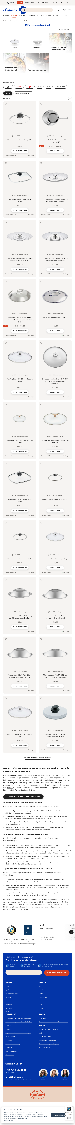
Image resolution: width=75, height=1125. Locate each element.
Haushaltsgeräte (11, 993)
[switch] (69, 1118)
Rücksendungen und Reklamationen (18, 1018)
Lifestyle (8, 1004)
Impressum (9, 1047)
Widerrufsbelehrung (12, 1044)
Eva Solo (42, 1012)
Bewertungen (43, 1018)
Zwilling (41, 1004)
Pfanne (10, 788)
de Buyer (42, 1008)
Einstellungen (8, 1120)
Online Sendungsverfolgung (49, 1044)
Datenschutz (10, 1036)
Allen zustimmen (60, 1115)
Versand (8, 1029)
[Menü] (72, 1107)
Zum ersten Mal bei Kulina (48, 1029)
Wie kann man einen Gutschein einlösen (53, 1022)
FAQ (40, 1033)
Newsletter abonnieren (56, 972)
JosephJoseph (44, 1001)
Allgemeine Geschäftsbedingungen (18, 1033)
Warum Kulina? (44, 1047)
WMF (40, 986)
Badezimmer (10, 1001)
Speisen (8, 990)
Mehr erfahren (22, 1118)
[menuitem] (6, 16)
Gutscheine (9, 1055)
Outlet (7, 1012)
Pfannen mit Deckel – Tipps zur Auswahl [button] (23, 796)
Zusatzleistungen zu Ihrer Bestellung (18, 1022)
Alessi (41, 990)
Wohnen (8, 1008)
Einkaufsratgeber (11, 1051)
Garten (8, 997)
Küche (7, 986)
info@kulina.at (14, 1077)
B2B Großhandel (45, 1036)
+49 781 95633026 (16, 1070)
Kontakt (8, 1040)
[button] (37, 93)
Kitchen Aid (43, 997)
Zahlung (8, 1025)
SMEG (41, 993)
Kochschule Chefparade (47, 1040)
